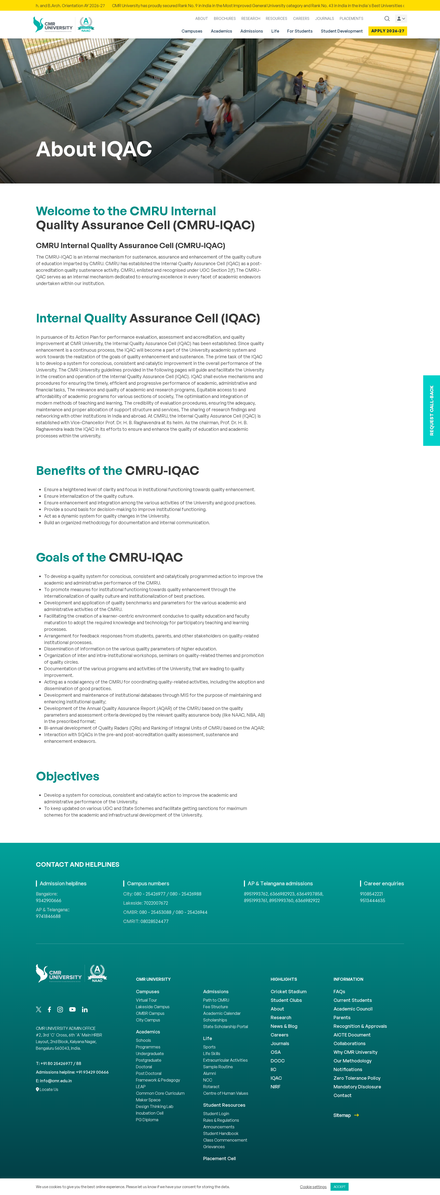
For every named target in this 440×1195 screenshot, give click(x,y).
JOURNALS (324, 18)
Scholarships (215, 1019)
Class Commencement (225, 1140)
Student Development (342, 31)
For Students (300, 31)
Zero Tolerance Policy (357, 1078)
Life (275, 31)
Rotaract (211, 1086)
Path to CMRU (216, 1000)
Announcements (219, 1126)
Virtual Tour (146, 1000)
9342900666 (48, 900)
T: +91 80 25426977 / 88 (58, 1063)
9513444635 (372, 900)
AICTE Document (352, 1034)
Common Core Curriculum (160, 1093)
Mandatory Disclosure (357, 1086)
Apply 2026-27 (388, 30)
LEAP (141, 1086)
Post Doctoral (148, 1073)
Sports (209, 1046)
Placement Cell (219, 1158)
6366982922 (307, 900)
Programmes (148, 1046)
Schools (143, 1040)
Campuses (192, 31)
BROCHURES (225, 18)
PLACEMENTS (351, 18)
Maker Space (148, 1099)
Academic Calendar (222, 1013)
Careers (279, 1034)
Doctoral (144, 1066)
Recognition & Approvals (360, 1026)
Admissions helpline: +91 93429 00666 (72, 1072)
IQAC (276, 1078)
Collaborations (350, 1043)
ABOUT (201, 18)
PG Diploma (147, 1119)
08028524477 (155, 921)
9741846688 (48, 916)
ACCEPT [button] (340, 1187)
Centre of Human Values (225, 1093)
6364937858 (309, 894)
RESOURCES (276, 18)
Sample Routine (218, 1066)
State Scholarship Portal (225, 1026)
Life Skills (211, 1053)
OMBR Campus (150, 1013)
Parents (342, 1017)
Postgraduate (148, 1060)
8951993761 (255, 900)
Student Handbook (221, 1133)
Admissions (251, 31)
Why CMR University (355, 1052)
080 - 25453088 (155, 912)
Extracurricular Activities (225, 1060)
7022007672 (156, 903)
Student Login (216, 1113)
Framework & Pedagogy (158, 1080)
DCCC (278, 1060)
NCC (207, 1080)
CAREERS (301, 18)
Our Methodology (353, 1060)
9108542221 (371, 894)
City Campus (148, 1019)
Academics (221, 31)
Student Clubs (286, 1000)
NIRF (276, 1086)
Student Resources (224, 1105)
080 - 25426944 (192, 912)
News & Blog (284, 1026)
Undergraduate (150, 1053)
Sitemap (343, 1115)
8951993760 (281, 900)
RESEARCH (250, 18)
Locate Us (48, 1089)
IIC (273, 1069)
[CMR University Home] (64, 24)
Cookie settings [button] (313, 1187)
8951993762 (256, 894)
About (277, 1009)
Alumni (209, 1073)
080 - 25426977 (150, 894)
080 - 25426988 (185, 894)
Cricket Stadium (289, 991)
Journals (280, 1043)
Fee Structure (215, 1006)
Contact (343, 1095)
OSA (276, 1052)
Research (281, 1017)
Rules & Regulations (221, 1120)
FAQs (339, 991)
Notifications (348, 1069)
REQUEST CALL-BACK (431, 411)
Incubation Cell (149, 1113)
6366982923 (282, 894)
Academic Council (353, 1009)
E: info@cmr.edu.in (54, 1080)
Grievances (214, 1146)
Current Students (353, 1000)
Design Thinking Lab (154, 1106)
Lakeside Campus (153, 1006)
